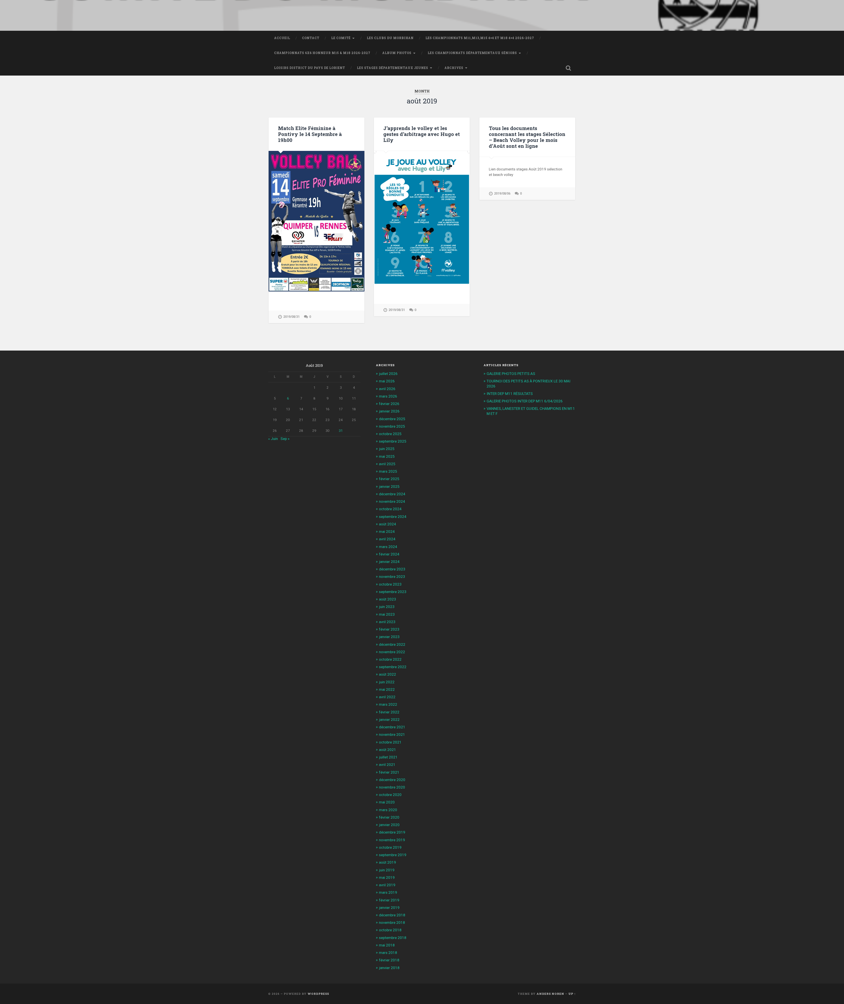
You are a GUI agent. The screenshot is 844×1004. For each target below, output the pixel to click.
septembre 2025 (392, 441)
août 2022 (387, 674)
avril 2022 (387, 697)
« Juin (273, 438)
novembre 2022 (392, 652)
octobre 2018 (390, 930)
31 (341, 431)
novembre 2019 (392, 840)
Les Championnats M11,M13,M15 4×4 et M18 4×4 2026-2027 (480, 38)
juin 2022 (387, 682)
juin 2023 (387, 606)
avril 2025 (387, 464)
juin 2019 (387, 870)
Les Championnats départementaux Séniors (472, 53)
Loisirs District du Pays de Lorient (309, 68)
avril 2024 (387, 539)
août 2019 (387, 862)
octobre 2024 (390, 509)
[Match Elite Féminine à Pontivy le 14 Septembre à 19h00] (316, 221)
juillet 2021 (388, 757)
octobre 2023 (390, 584)
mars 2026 (388, 396)
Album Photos (396, 53)
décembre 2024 (392, 494)
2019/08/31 (291, 317)
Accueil (282, 38)
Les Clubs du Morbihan (390, 38)
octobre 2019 (390, 847)
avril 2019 (387, 885)
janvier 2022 (389, 719)
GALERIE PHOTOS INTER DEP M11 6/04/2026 (525, 401)
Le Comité (341, 38)
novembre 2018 (392, 922)
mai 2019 (387, 877)
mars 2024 (388, 547)
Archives (453, 68)
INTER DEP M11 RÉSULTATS (510, 393)
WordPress (318, 993)
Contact (310, 38)
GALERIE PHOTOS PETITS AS (511, 373)
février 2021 (389, 772)
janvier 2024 (389, 561)
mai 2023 (387, 614)
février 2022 (389, 712)
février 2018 (389, 960)
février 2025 (389, 479)
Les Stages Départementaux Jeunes (392, 68)
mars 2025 (388, 471)
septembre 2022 (392, 667)
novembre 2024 (392, 501)
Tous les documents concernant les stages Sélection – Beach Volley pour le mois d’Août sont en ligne (527, 137)
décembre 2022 (392, 644)
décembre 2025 (392, 419)
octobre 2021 (390, 742)
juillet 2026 (388, 373)
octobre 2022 (390, 659)
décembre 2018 (392, 915)
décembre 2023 (392, 569)
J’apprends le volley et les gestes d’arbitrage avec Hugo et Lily (421, 134)
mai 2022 (387, 689)
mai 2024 (387, 531)
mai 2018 (387, 945)
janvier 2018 (389, 968)
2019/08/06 (502, 193)
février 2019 (389, 900)
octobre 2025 (390, 434)
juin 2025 (387, 449)
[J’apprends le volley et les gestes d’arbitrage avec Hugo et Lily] (422, 217)
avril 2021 (387, 764)
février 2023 (389, 629)
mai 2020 (387, 802)
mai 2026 (387, 381)
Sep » (284, 438)
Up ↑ (572, 993)
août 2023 (387, 599)
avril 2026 (387, 389)
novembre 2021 (392, 734)
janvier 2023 (389, 637)
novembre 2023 (392, 576)
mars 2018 (388, 952)
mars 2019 (388, 892)
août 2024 (387, 524)
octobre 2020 (390, 794)
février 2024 (389, 554)
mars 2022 (388, 704)
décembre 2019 (392, 832)
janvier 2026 (389, 411)
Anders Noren (550, 993)
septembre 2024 (392, 516)
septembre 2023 (392, 592)
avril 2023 (387, 622)
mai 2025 (387, 456)
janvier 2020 (389, 825)
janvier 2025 (389, 486)
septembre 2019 (392, 855)
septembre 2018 (392, 937)
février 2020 (389, 817)
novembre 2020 (392, 787)
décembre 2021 (392, 727)
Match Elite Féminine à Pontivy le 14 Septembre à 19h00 (310, 134)
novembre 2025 (392, 426)
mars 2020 (388, 810)
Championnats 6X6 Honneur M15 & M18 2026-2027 (322, 53)
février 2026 (389, 404)
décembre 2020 (392, 780)
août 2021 (387, 749)
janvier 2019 (389, 907)
